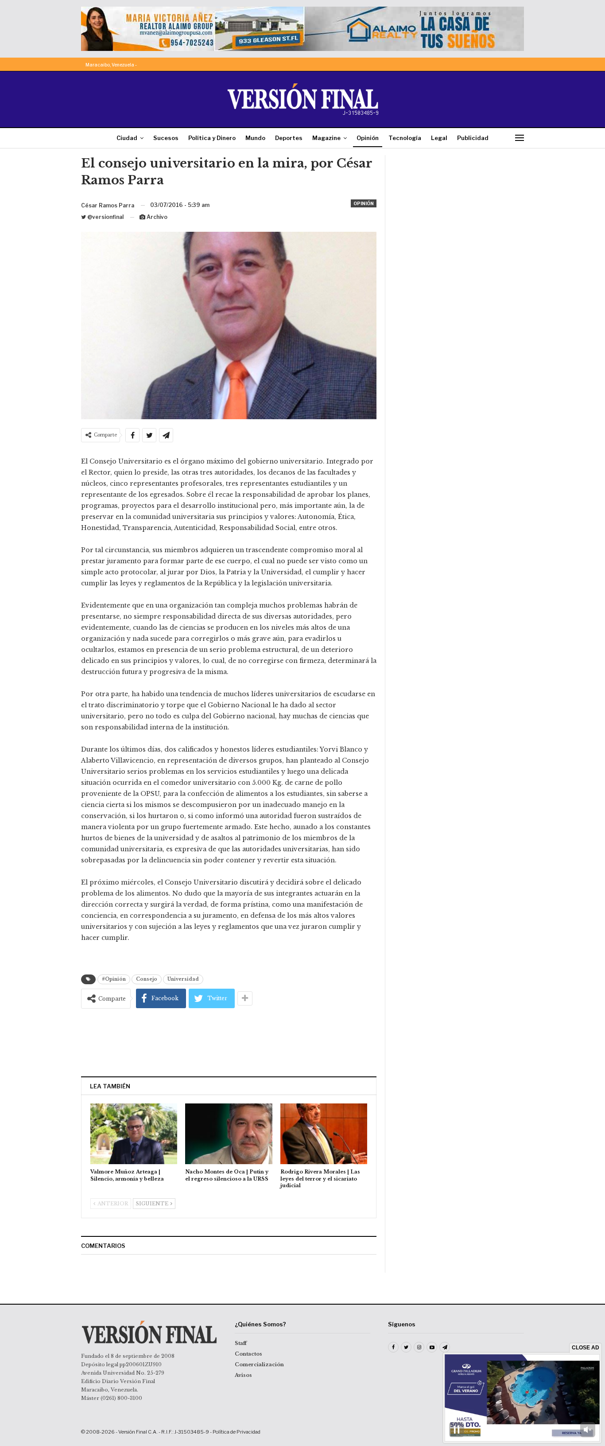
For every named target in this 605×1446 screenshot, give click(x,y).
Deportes (288, 137)
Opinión (368, 137)
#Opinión (114, 979)
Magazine (326, 137)
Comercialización (259, 1364)
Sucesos (165, 137)
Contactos (248, 1354)
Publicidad (473, 137)
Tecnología (404, 137)
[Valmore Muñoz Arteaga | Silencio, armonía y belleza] (133, 1133)
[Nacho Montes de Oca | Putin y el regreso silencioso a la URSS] (228, 1133)
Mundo (255, 137)
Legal (439, 137)
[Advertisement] (229, 1042)
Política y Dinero (212, 137)
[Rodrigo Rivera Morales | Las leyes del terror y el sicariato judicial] (323, 1133)
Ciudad (126, 137)
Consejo (146, 979)
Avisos (243, 1375)
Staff (241, 1343)
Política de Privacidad (236, 1432)
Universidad (183, 979)
